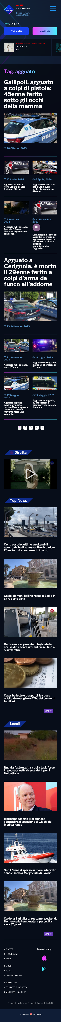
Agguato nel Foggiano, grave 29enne (16, 366)
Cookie (40, 1003)
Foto (8, 971)
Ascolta (16, 31)
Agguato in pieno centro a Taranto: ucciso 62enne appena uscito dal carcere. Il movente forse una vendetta (16, 408)
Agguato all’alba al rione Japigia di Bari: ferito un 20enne (14, 187)
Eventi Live (11, 983)
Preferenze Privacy (25, 1003)
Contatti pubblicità (16, 987)
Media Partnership (15, 992)
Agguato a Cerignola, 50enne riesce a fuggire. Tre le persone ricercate (44, 404)
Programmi (11, 954)
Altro (48, 711)
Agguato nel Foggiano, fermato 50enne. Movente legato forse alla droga (16, 230)
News (8, 959)
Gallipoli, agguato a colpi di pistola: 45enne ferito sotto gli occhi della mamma (28, 94)
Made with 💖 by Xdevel (30, 1014)
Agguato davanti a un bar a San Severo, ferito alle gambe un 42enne (44, 188)
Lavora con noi (13, 975)
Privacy (11, 1003)
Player (9, 949)
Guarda (45, 31)
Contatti (49, 1003)
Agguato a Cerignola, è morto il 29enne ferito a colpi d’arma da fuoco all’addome (30, 272)
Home (6, 24)
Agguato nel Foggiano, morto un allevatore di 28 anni (45, 365)
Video (8, 966)
